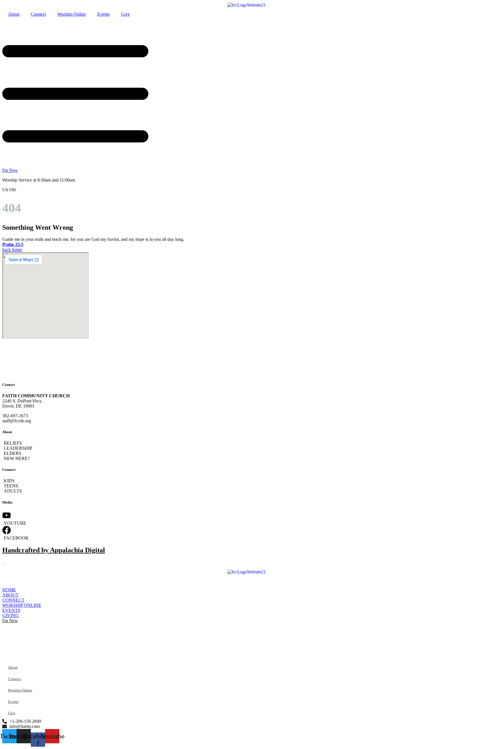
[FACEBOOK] (246, 533)
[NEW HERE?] (246, 458)
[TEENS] (246, 486)
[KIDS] (246, 480)
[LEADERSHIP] (246, 448)
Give (125, 14)
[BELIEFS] (246, 443)
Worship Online (71, 14)
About (13, 14)
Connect (38, 14)
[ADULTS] (246, 491)
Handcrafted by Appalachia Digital (53, 550)
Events (103, 14)
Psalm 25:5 (12, 244)
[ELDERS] (246, 453)
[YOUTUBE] (246, 518)
